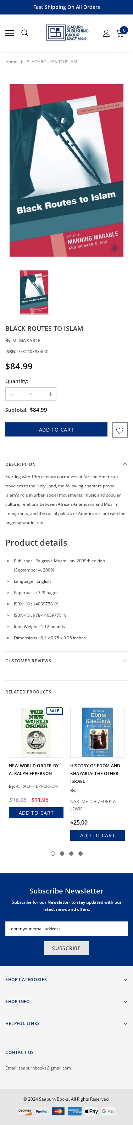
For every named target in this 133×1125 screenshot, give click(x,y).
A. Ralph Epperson (37, 786)
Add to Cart (36, 812)
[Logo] (66, 31)
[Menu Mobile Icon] (9, 33)
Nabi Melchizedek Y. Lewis (93, 805)
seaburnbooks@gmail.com (44, 1068)
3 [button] (71, 853)
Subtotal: (16, 409)
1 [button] (53, 853)
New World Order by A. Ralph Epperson (34, 770)
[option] (66, 171)
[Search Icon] (24, 33)
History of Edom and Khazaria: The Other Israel (95, 773)
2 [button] (62, 853)
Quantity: (16, 381)
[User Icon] (106, 33)
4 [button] (80, 853)
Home (11, 62)
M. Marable (26, 341)
